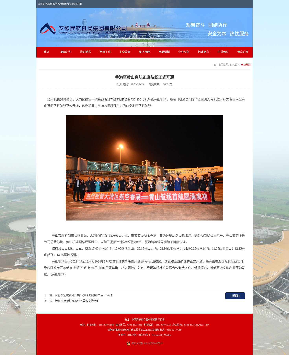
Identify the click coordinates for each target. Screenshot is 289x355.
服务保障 (144, 51)
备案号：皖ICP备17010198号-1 (134, 335)
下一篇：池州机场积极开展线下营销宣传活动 (71, 300)
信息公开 (242, 51)
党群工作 (105, 51)
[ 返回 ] (235, 295)
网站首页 (235, 64)
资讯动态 (85, 51)
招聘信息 (203, 51)
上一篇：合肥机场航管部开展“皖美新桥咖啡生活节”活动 (78, 295)
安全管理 (124, 51)
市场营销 (164, 51)
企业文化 (183, 51)
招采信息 (223, 51)
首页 (46, 51)
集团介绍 (65, 51)
